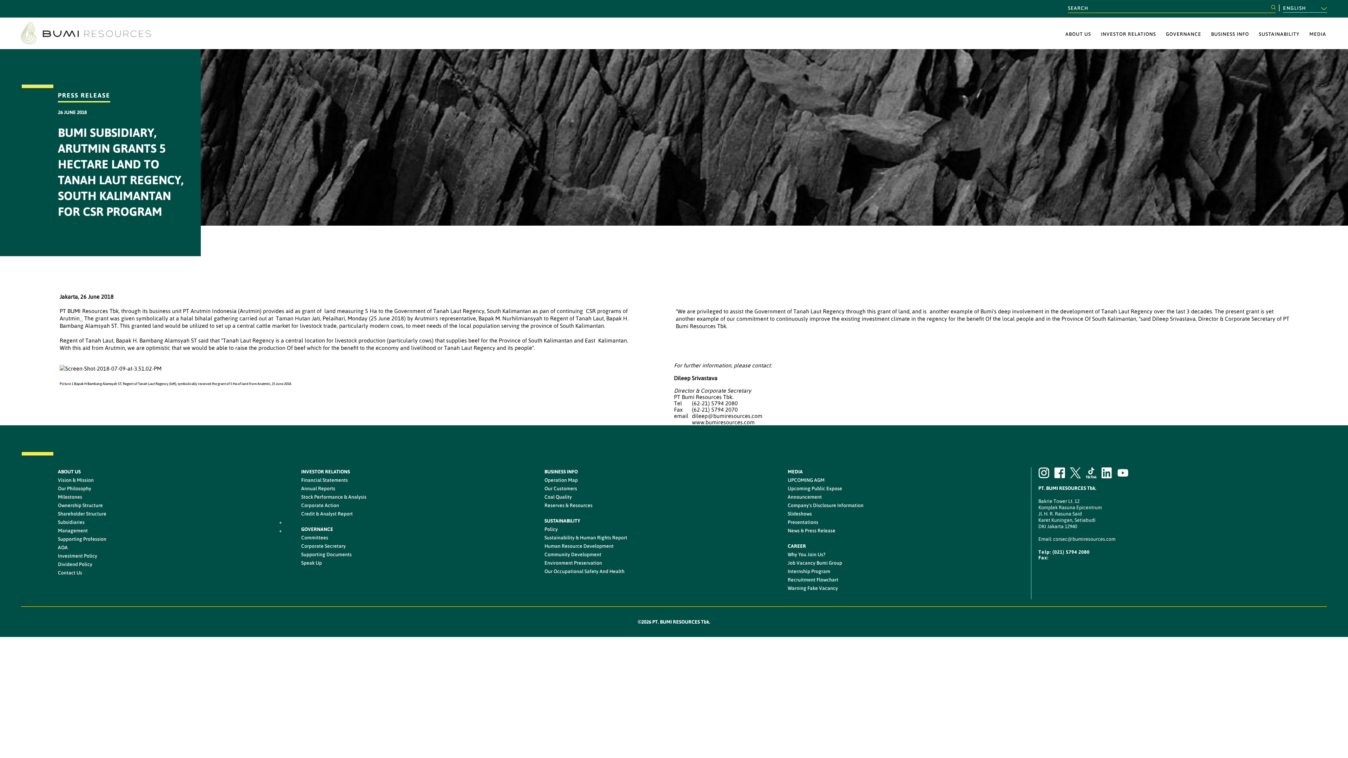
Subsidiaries (71, 522)
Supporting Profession (82, 539)
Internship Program (809, 571)
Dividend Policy (75, 564)
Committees (314, 537)
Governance (1183, 34)
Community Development (572, 554)
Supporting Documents (326, 554)
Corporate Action (320, 505)
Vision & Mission (76, 480)
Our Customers (560, 488)
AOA (63, 547)
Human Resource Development (579, 546)
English (1295, 8)
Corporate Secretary (323, 546)
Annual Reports (318, 488)
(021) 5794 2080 (1071, 552)
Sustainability (1279, 34)
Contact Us (70, 573)
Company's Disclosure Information (826, 505)
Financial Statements (324, 480)
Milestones (70, 497)
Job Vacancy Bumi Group (815, 563)
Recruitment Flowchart (813, 580)
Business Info (1230, 34)
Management (73, 530)
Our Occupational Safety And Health (584, 571)
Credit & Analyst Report (327, 514)
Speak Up (311, 563)
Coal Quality (558, 497)
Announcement (805, 497)
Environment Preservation (573, 563)
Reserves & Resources (568, 505)
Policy (551, 529)
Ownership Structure (80, 505)
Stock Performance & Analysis (333, 497)
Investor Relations (1128, 34)
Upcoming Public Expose (815, 488)
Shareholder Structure (82, 514)
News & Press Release (811, 530)
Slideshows (800, 514)
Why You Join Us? (806, 554)
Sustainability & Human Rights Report (585, 537)
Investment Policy (77, 556)
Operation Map (561, 480)
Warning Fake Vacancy (813, 588)
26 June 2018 (72, 112)
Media (1317, 34)
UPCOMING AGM (806, 480)
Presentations (803, 522)
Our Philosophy (74, 488)
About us (1078, 34)
